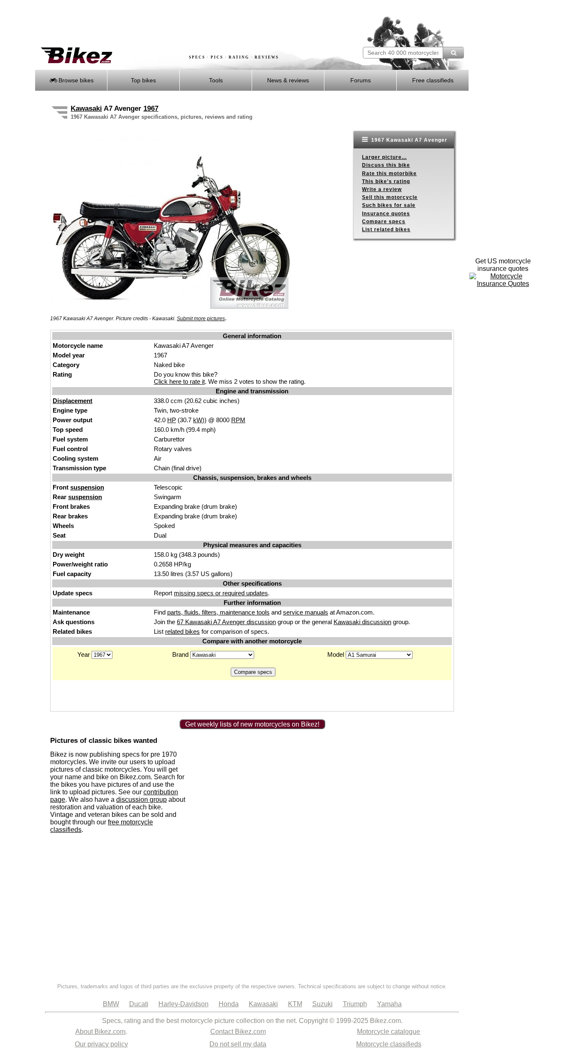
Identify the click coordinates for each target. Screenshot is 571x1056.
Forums (360, 80)
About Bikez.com (100, 1031)
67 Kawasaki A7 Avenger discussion (226, 621)
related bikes (182, 631)
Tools (216, 80)
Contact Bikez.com (238, 1031)
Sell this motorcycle (390, 197)
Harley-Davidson (183, 1004)
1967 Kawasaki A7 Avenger (408, 140)
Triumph (355, 1004)
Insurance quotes (386, 214)
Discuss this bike (386, 165)
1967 (150, 108)
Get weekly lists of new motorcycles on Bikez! (252, 724)
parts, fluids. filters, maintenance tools (218, 612)
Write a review (382, 189)
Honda (229, 1004)
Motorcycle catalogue (388, 1031)
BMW (111, 1004)
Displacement (72, 400)
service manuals (305, 612)
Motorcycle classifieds (388, 1044)
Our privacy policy (101, 1044)
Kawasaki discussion (362, 621)
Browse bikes (75, 80)
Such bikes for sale (389, 205)
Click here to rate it (179, 381)
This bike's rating (386, 181)
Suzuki (322, 1004)
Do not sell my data (237, 1044)
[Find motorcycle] (453, 53)
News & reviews (288, 80)
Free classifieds (433, 80)
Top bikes (143, 80)
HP (171, 419)
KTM (295, 1004)
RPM (238, 419)
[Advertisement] (187, 24)
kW (197, 419)
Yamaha (389, 1004)
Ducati (138, 1004)
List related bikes (386, 229)
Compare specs (383, 221)
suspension (87, 487)
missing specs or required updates (221, 593)
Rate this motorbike (389, 173)
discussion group (141, 799)
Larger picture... (384, 157)
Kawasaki (86, 108)
